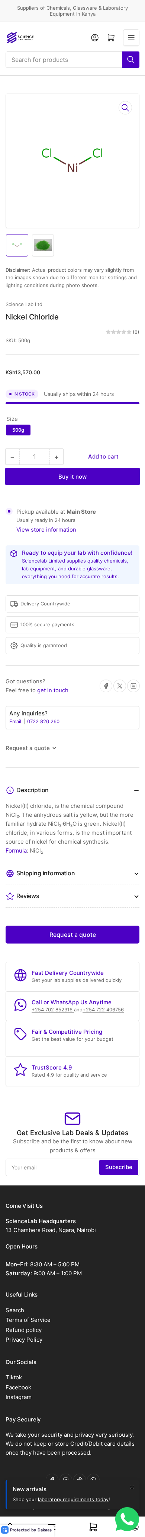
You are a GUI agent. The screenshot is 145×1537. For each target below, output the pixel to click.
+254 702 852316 (53, 1009)
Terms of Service (28, 1319)
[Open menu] (131, 37)
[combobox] (72, 59)
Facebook (18, 1387)
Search (15, 1310)
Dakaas (45, 1530)
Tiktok (14, 1377)
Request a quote (72, 934)
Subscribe (118, 1167)
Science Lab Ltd (24, 304)
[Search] (131, 59)
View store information (46, 529)
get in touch (52, 690)
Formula (16, 850)
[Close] (132, 1487)
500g (18, 430)
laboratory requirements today (73, 1499)
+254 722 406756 (103, 1009)
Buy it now (72, 476)
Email (16, 721)
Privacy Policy (24, 1339)
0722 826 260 (43, 721)
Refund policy (24, 1329)
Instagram (19, 1397)
